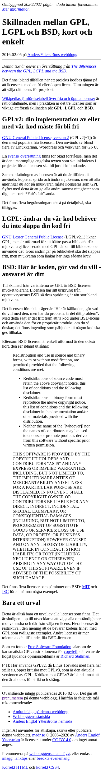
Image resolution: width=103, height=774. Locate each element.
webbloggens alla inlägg (49, 753)
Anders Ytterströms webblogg (52, 54)
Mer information (16, 9)
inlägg (7, 758)
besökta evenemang (53, 758)
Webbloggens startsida (31, 716)
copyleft (70, 651)
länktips (21, 758)
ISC (5, 591)
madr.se (38, 735)
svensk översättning (24, 156)
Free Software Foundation (49, 646)
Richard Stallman (74, 656)
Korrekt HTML (15, 767)
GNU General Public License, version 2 (35, 137)
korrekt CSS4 (47, 767)
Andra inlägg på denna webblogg (40, 712)
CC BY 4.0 (61, 740)
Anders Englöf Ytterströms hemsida (42, 721)
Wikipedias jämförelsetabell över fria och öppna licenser (48, 98)
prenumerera (12, 698)
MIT (86, 586)
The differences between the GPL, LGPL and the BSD (49, 68)
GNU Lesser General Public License (32, 237)
